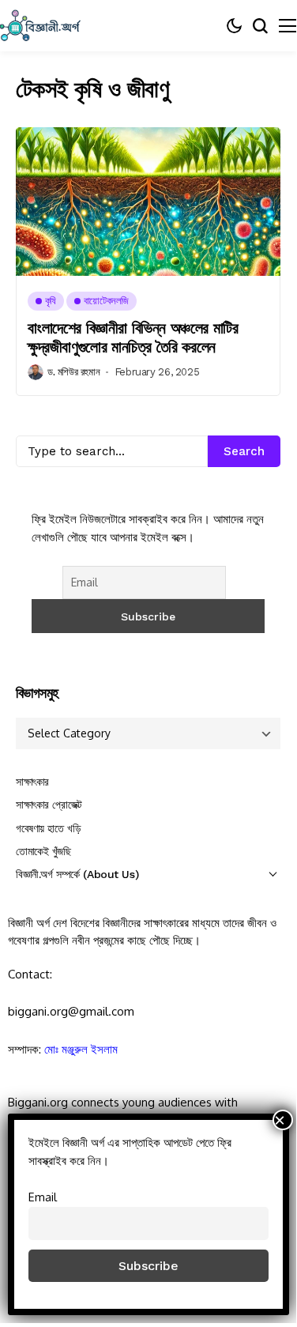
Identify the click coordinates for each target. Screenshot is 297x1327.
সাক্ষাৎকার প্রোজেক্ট (49, 804)
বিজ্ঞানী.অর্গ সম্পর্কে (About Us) (77, 874)
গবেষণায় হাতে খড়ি (48, 828)
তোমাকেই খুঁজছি (43, 851)
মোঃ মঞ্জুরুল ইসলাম (81, 1049)
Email (42, 1196)
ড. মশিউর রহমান (73, 372)
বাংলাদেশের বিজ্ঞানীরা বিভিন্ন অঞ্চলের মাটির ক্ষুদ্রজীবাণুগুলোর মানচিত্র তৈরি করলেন (133, 337)
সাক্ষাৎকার (32, 781)
